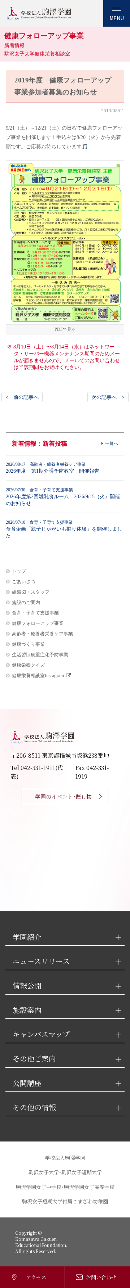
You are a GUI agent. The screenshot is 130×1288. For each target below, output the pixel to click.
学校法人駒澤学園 (65, 1157)
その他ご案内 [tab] (34, 1059)
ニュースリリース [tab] (41, 961)
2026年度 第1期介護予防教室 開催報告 (52, 468)
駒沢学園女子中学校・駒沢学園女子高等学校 (65, 1186)
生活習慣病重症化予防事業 (40, 654)
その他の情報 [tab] (34, 1107)
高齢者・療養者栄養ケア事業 (42, 633)
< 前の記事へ (22, 397)
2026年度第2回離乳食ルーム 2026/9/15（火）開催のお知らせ (63, 496)
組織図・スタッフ (30, 592)
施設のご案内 (26, 602)
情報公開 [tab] (27, 986)
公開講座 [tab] (27, 1083)
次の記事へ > (108, 397)
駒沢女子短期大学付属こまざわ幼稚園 (65, 1201)
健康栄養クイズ (28, 665)
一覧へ (111, 443)
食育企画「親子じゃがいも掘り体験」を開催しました (64, 529)
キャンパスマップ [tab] (41, 1034)
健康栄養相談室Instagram (38, 675)
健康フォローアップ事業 (38, 623)
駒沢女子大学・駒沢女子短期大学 (65, 1172)
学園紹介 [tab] (27, 937)
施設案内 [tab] (27, 1010)
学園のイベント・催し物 (63, 796)
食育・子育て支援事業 (35, 613)
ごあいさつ (23, 581)
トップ (19, 571)
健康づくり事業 (28, 644)
